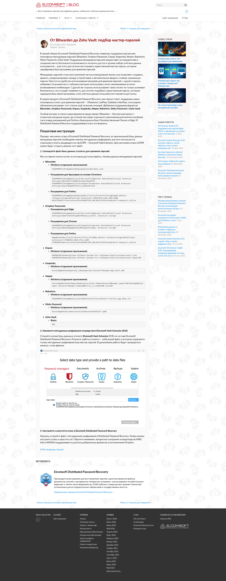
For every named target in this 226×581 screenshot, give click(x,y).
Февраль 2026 (112, 538)
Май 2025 (111, 568)
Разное (62, 47)
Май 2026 (111, 528)
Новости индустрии (88, 544)
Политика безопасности (143, 525)
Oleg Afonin (71, 45)
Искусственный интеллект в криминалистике (57, 28)
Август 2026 (112, 519)
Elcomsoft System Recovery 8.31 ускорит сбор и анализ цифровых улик (171, 241)
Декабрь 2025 (112, 545)
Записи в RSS (165, 519)
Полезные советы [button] (86, 18)
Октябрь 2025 (112, 551)
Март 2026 (111, 535)
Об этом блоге (139, 519)
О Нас (185, 18)
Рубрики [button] (53, 18)
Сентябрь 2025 (113, 555)
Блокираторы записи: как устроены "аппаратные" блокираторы (169, 83)
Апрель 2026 (112, 532)
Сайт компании (170, 18)
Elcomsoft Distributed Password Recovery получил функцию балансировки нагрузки (171, 173)
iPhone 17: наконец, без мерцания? (135, 28)
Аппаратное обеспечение (90, 535)
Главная (40, 18)
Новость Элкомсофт (88, 525)
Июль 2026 (111, 522)
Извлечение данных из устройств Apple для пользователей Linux (167, 229)
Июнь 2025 (111, 564)
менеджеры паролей (54, 449)
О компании (138, 522)
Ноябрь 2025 (112, 548)
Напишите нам (139, 528)
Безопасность (86, 528)
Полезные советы (87, 522)
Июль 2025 (111, 561)
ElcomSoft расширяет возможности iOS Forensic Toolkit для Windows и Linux (172, 217)
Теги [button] (66, 18)
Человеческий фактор (89, 547)
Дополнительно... (114, 571)
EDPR (42, 449)
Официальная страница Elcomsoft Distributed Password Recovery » (83, 492)
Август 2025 (112, 558)
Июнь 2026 (111, 525)
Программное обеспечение (91, 532)
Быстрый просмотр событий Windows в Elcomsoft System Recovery (170, 154)
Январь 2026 (112, 542)
